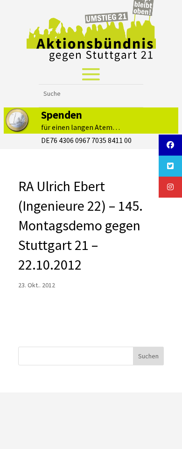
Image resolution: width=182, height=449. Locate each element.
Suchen (148, 356)
